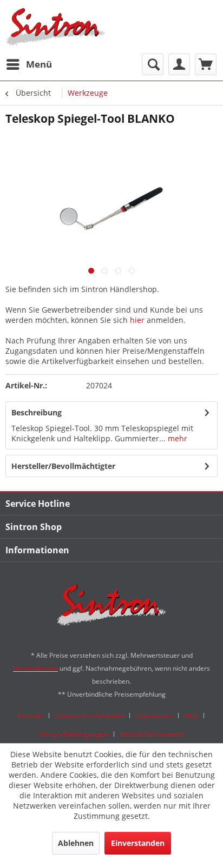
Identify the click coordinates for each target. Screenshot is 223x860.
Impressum (154, 715)
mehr (176, 438)
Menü (39, 64)
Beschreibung (36, 412)
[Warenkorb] (206, 64)
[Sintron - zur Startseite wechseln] (55, 26)
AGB (191, 715)
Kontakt (30, 715)
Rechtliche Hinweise (152, 734)
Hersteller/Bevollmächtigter (63, 466)
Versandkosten (35, 668)
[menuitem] (28, 64)
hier (137, 320)
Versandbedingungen (73, 734)
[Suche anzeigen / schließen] (152, 64)
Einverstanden (138, 843)
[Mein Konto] (179, 64)
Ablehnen (76, 843)
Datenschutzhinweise (89, 715)
